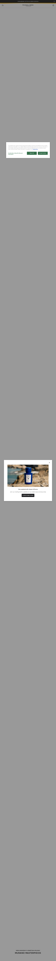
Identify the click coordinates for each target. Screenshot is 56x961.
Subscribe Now (28, 495)
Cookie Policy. (35, 149)
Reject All (32, 153)
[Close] (49, 462)
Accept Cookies (42, 153)
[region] (28, 150)
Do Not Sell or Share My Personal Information (15, 154)
